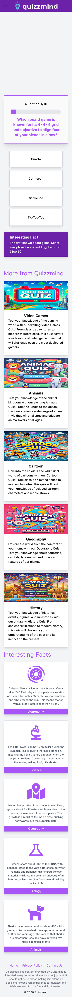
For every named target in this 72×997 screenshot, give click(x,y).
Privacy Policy (32, 965)
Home (14, 965)
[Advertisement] (36, 50)
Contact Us (54, 965)
